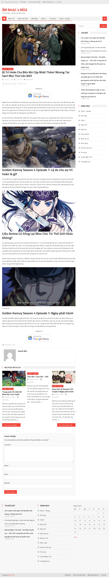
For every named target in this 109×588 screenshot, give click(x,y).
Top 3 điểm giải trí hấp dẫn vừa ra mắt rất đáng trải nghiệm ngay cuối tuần (67, 425)
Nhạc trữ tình (23, 18)
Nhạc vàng (84, 143)
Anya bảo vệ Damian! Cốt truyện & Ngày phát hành (63, 390)
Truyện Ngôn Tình (86, 157)
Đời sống (34, 18)
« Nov (75, 537)
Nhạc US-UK (85, 139)
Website (7, 483)
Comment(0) (29, 79)
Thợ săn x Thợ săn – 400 (37, 376)
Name (6, 465)
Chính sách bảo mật (34, 2)
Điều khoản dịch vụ (48, 2)
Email (6, 474)
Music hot (11, 575)
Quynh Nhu (19, 79)
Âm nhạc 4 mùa (14, 9)
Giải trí (43, 18)
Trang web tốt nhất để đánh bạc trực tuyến (12, 393)
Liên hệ (59, 2)
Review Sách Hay (86, 148)
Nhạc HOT (84, 125)
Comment (7, 445)
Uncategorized (85, 161)
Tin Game (52, 18)
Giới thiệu (23, 2)
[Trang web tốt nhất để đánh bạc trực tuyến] (14, 378)
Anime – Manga (64, 18)
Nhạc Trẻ (11, 18)
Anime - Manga (7, 69)
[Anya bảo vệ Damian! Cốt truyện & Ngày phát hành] (63, 377)
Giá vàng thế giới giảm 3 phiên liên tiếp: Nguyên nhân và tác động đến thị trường (93, 49)
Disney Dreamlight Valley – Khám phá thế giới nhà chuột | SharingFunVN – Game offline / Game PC (12, 425)
